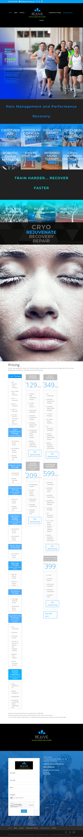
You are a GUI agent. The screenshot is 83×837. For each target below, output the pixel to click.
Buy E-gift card (48, 614)
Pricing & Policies (68, 12)
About (16, 12)
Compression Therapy (55, 12)
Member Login (11, 75)
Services (22, 12)
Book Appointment (13, 69)
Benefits (10, 137)
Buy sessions (11, 81)
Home (10, 12)
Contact (41, 20)
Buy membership (52, 603)
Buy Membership (35, 453)
